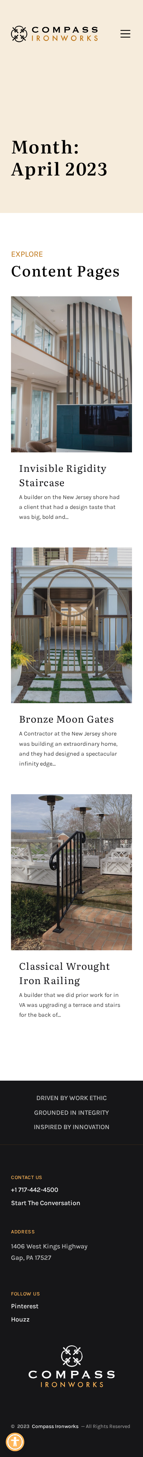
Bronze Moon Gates (66, 718)
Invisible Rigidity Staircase (63, 474)
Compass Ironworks (55, 1426)
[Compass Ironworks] (54, 34)
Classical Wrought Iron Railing (64, 972)
